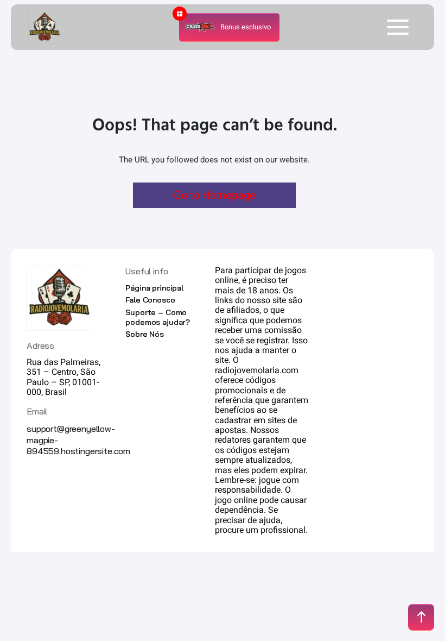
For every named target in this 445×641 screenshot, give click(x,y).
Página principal (154, 288)
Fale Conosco (150, 300)
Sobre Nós (144, 334)
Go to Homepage (215, 195)
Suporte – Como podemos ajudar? (157, 317)
